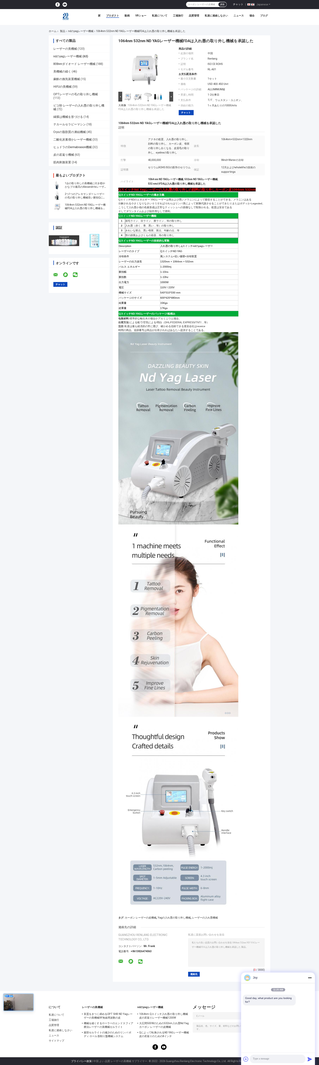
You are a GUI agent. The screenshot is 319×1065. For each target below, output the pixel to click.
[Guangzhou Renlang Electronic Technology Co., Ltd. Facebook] (57, 4)
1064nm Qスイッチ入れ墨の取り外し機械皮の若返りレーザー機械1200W (163, 1015)
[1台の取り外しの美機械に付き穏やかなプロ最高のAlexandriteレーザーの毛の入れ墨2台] (57, 185)
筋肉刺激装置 (62, 162)
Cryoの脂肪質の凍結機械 (69, 132)
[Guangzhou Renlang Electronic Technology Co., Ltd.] (66, 16)
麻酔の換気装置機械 (66, 79)
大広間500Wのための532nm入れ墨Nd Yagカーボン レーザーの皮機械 (164, 1025)
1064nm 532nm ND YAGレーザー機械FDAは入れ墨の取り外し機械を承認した (85, 208)
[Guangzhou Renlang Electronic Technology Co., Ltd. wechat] (77, 274)
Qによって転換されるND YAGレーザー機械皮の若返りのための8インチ (164, 1034)
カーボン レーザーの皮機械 (140, 917)
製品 (62, 31)
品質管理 (194, 15)
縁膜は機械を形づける (68, 117)
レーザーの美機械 (65, 48)
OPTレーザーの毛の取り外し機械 (75, 94)
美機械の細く (62, 71)
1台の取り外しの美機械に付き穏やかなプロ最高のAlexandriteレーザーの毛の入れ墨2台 (85, 187)
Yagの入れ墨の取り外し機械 (174, 917)
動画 (127, 15)
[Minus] (310, 977)
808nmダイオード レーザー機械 (74, 64)
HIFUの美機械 (62, 86)
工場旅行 (178, 15)
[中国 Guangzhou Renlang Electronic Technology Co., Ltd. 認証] (64, 240)
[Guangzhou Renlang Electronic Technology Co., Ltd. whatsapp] (67, 274)
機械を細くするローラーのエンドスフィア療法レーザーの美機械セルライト (108, 1025)
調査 (222, 4)
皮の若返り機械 (63, 154)
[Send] (310, 1059)
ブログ (264, 15)
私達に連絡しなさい (216, 15)
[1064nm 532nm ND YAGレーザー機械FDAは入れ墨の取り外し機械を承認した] (57, 206)
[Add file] (245, 1059)
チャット (238, 4)
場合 (252, 15)
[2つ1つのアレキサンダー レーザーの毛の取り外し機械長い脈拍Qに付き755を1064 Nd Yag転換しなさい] (57, 195)
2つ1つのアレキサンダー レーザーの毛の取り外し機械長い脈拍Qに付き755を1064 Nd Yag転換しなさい (85, 197)
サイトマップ (56, 1040)
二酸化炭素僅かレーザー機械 (72, 139)
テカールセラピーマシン (69, 124)
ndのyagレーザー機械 (80, 31)
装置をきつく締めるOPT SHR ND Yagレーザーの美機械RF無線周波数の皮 (108, 1015)
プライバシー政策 (81, 1061)
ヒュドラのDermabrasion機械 (72, 147)
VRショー (140, 15)
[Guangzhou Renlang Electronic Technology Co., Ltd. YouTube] (64, 4)
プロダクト (112, 15)
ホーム (52, 31)
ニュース (239, 15)
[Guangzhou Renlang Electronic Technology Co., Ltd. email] (58, 274)
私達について (159, 15)
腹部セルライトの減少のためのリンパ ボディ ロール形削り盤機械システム (107, 1034)
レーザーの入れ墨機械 (205, 917)
